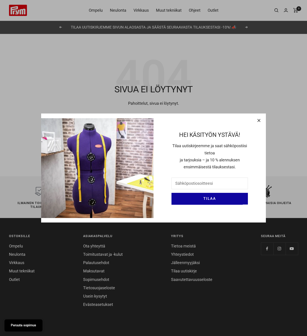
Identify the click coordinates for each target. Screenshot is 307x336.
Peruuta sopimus (23, 325)
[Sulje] (258, 120)
